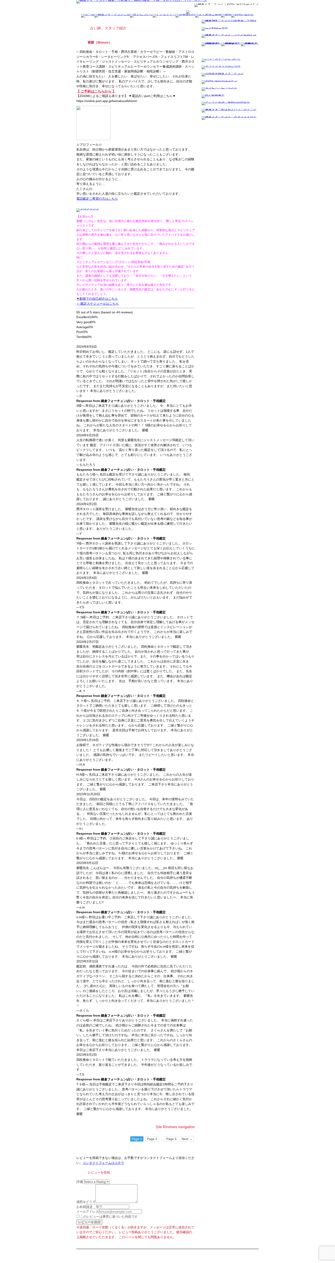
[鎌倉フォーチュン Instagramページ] (231, 48)
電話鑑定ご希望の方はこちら (97, 198)
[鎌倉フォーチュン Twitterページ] (250, 48)
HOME (129, 1251)
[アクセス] (188, 12)
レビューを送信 (89, 1222)
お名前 (81, 1207)
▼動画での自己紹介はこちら (97, 298)
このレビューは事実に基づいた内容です (108, 1216)
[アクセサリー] (164, 16)
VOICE (176, 1251)
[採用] (226, 16)
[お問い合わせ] (242, 16)
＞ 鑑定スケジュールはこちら (97, 303)
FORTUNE (148, 1251)
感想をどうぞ (85, 1202)
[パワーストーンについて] (221, 61)
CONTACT (204, 1251)
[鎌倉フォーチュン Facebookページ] (211, 48)
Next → (187, 1139)
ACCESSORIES (163, 1251)
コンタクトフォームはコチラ (103, 1163)
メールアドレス (87, 1211)
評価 (79, 1182)
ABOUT (138, 1251)
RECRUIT (192, 1251)
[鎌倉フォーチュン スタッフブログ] (229, 118)
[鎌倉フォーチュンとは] (112, 16)
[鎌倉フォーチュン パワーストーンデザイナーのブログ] (230, 111)
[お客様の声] (185, 16)
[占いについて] (141, 16)
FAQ (183, 1251)
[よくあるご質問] (208, 16)
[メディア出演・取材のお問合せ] (226, 104)
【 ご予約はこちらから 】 (96, 91)
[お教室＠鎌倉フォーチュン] (223, 75)
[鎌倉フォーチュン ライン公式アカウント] (230, 36)
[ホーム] (141, 2)
